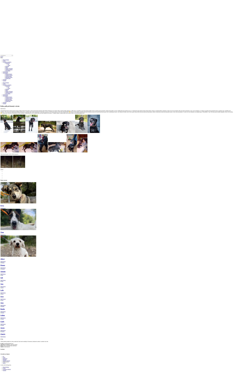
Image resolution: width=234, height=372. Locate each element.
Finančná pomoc (8, 76)
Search (1, 56)
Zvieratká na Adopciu (7, 62)
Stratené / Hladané (6, 360)
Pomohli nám (7, 78)
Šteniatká (7, 66)
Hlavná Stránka (6, 59)
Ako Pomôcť (5, 72)
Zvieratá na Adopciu (7, 369)
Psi (8, 64)
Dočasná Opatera (8, 74)
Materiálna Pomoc (8, 77)
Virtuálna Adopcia (8, 69)
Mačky (6, 67)
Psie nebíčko (7, 70)
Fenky (9, 65)
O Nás (4, 60)
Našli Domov (5, 71)
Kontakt (4, 80)
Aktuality (5, 79)
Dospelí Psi (7, 63)
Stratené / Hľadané (9, 68)
